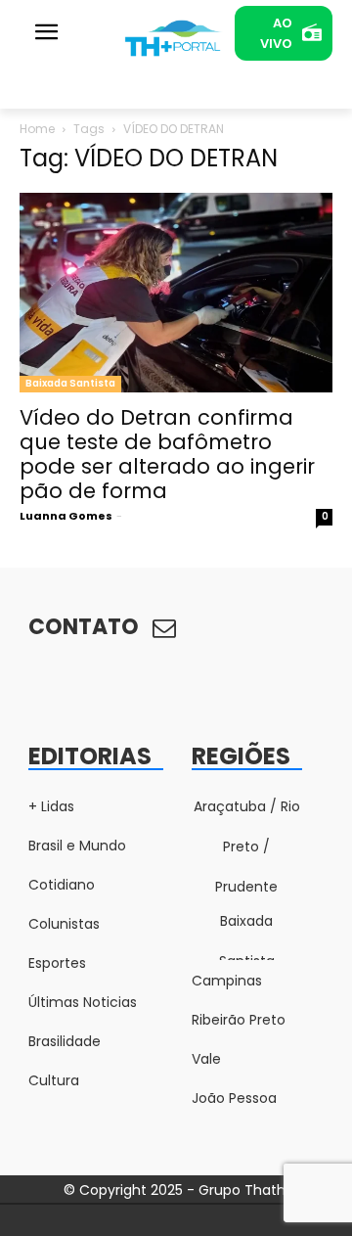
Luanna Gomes (66, 516)
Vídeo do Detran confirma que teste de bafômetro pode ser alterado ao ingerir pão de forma (167, 454)
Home (37, 128)
